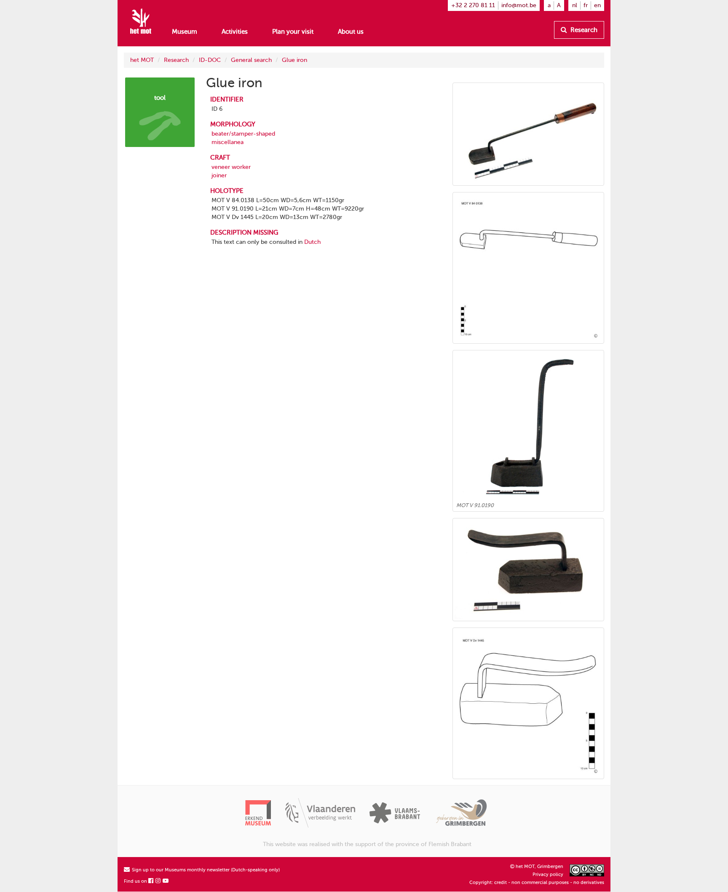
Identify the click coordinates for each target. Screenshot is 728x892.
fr (585, 5)
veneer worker (231, 167)
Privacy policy (548, 874)
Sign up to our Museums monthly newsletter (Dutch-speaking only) (205, 870)
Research (583, 30)
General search (251, 60)
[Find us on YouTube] (166, 881)
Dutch (312, 242)
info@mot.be (518, 5)
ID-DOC (210, 60)
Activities (235, 31)
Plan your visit (292, 31)
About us (351, 31)
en (597, 5)
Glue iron (294, 60)
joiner (219, 175)
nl (574, 5)
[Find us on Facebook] (151, 881)
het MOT (142, 60)
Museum (184, 31)
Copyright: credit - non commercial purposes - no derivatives (536, 882)
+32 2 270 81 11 (473, 5)
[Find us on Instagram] (158, 881)
